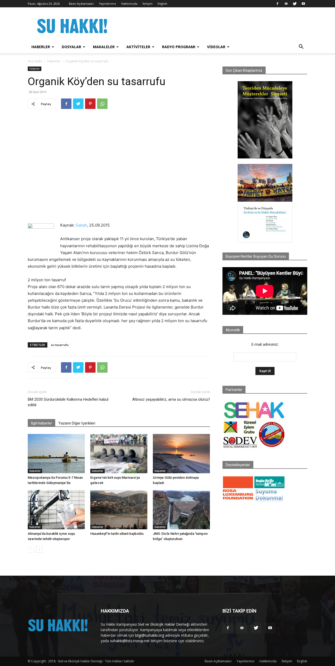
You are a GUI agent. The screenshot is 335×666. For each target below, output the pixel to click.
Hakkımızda (129, 3)
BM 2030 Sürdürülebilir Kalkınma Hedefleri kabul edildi (68, 402)
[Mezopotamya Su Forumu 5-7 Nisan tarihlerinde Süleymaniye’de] (56, 453)
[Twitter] (295, 3)
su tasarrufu (60, 345)
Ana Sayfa (35, 61)
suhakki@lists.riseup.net (130, 640)
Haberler (40, 46)
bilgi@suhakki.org (149, 635)
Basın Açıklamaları (81, 3)
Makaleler (104, 46)
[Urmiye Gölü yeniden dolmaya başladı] (181, 453)
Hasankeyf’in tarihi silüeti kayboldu (116, 534)
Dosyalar (71, 46)
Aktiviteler (138, 46)
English (162, 3)
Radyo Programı (178, 46)
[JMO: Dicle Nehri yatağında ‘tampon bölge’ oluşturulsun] (181, 509)
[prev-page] (31, 549)
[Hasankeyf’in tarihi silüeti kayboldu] (118, 509)
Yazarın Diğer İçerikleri (76, 423)
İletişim (147, 3)
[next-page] (39, 549)
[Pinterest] (90, 103)
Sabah (81, 225)
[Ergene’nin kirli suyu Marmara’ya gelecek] (118, 453)
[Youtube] (303, 3)
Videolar (216, 46)
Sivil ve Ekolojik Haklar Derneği (163, 624)
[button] (301, 47)
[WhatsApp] (102, 103)
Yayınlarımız (107, 3)
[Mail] (286, 3)
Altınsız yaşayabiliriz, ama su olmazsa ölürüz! (171, 399)
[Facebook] (277, 3)
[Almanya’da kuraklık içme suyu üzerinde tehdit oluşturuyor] (56, 509)
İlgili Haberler (41, 423)
